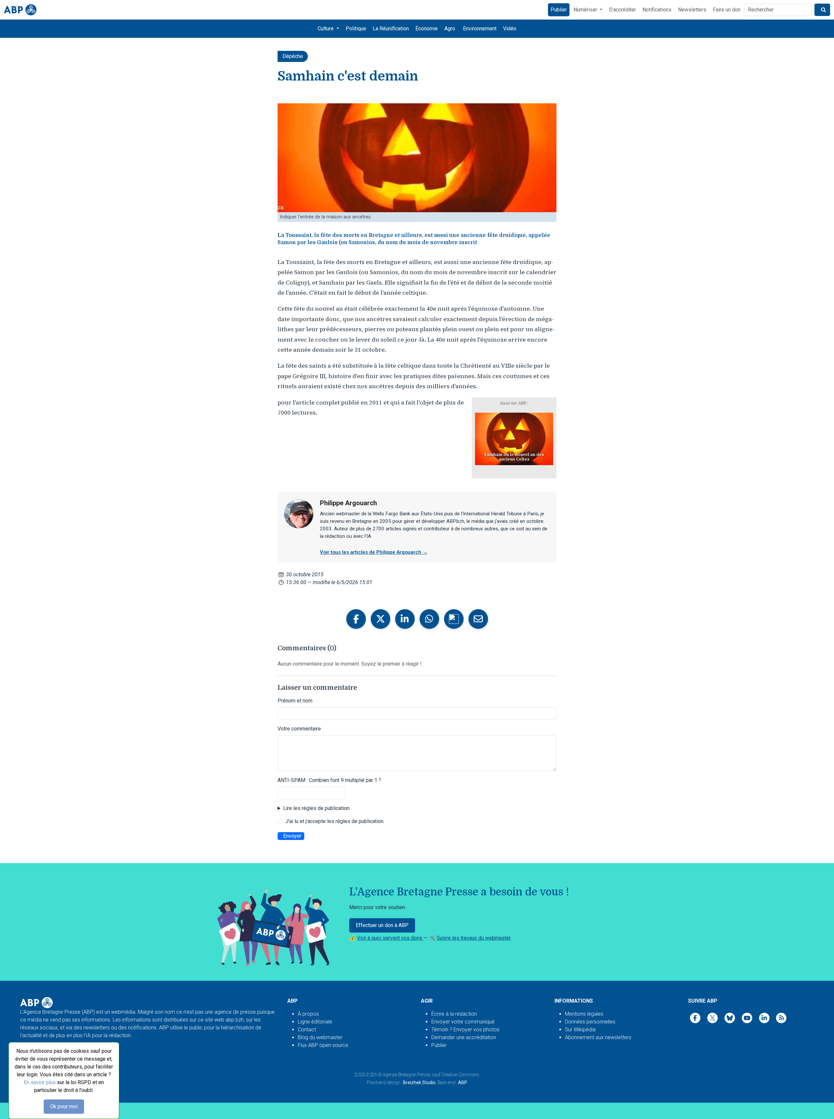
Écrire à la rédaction (454, 1014)
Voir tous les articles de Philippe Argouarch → (373, 552)
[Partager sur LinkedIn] (405, 619)
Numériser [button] (585, 10)
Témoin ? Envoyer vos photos (465, 1029)
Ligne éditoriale (315, 1022)
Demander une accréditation (463, 1037)
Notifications (656, 10)
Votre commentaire (299, 729)
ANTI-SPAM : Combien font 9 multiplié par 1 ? (329, 780)
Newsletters (692, 10)
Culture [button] (326, 28)
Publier (559, 10)
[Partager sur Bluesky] (454, 619)
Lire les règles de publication (316, 808)
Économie (426, 28)
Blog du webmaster (320, 1037)
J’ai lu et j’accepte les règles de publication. (334, 821)
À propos (308, 1014)
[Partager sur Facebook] (356, 619)
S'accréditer (622, 10)
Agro (449, 28)
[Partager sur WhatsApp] (429, 619)
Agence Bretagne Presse (406, 1074)
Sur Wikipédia (580, 1029)
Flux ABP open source (323, 1045)
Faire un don (727, 10)
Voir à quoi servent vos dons (390, 938)
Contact (307, 1029)
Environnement (479, 28)
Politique (356, 28)
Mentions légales (584, 1014)
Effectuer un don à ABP (382, 925)
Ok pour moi (64, 1106)
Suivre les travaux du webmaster (474, 938)
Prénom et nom (295, 701)
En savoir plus (40, 1082)
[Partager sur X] (380, 619)
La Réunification (391, 28)
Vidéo (509, 28)
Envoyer (292, 836)
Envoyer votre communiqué (463, 1022)
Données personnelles (590, 1022)
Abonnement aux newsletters (598, 1037)
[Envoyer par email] (478, 619)
